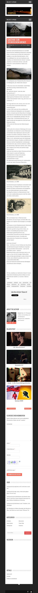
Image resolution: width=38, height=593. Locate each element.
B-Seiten (9, 521)
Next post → (28, 408)
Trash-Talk (21, 523)
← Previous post (11, 408)
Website (9, 455)
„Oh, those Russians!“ (19, 347)
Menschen (21, 521)
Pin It (25, 299)
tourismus (23, 284)
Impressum (9, 574)
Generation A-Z (19, 365)
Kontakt (8, 576)
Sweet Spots (10, 523)
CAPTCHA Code (11, 470)
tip (18, 284)
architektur (9, 282)
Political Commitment (12, 578)
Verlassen (22, 286)
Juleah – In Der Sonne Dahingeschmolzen (19, 383)
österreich (14, 284)
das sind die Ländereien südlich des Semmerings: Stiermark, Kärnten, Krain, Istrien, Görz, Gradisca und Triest (19, 145)
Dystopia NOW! (19, 401)
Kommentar (9, 424)
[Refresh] (20, 461)
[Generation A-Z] (19, 357)
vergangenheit (15, 286)
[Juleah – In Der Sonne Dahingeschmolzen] (19, 375)
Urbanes (21, 525)
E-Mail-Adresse (11, 449)
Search (27, 533)
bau (20, 282)
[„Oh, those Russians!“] (19, 339)
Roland (19, 313)
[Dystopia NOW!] (19, 392)
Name (8, 443)
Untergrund (9, 525)
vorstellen (29, 286)
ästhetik (16, 282)
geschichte (25, 282)
